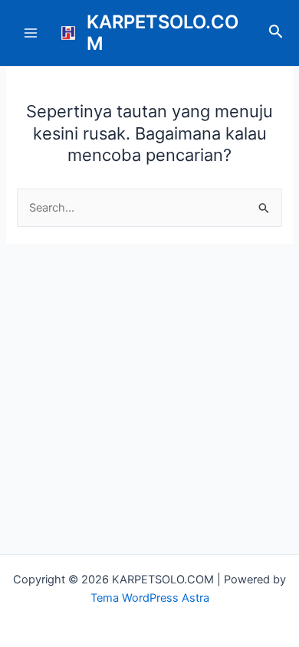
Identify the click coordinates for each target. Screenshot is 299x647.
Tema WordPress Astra (149, 598)
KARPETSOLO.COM (162, 32)
